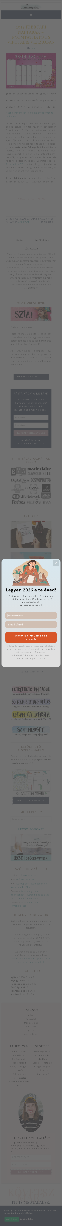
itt (43, 658)
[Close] (56, 563)
